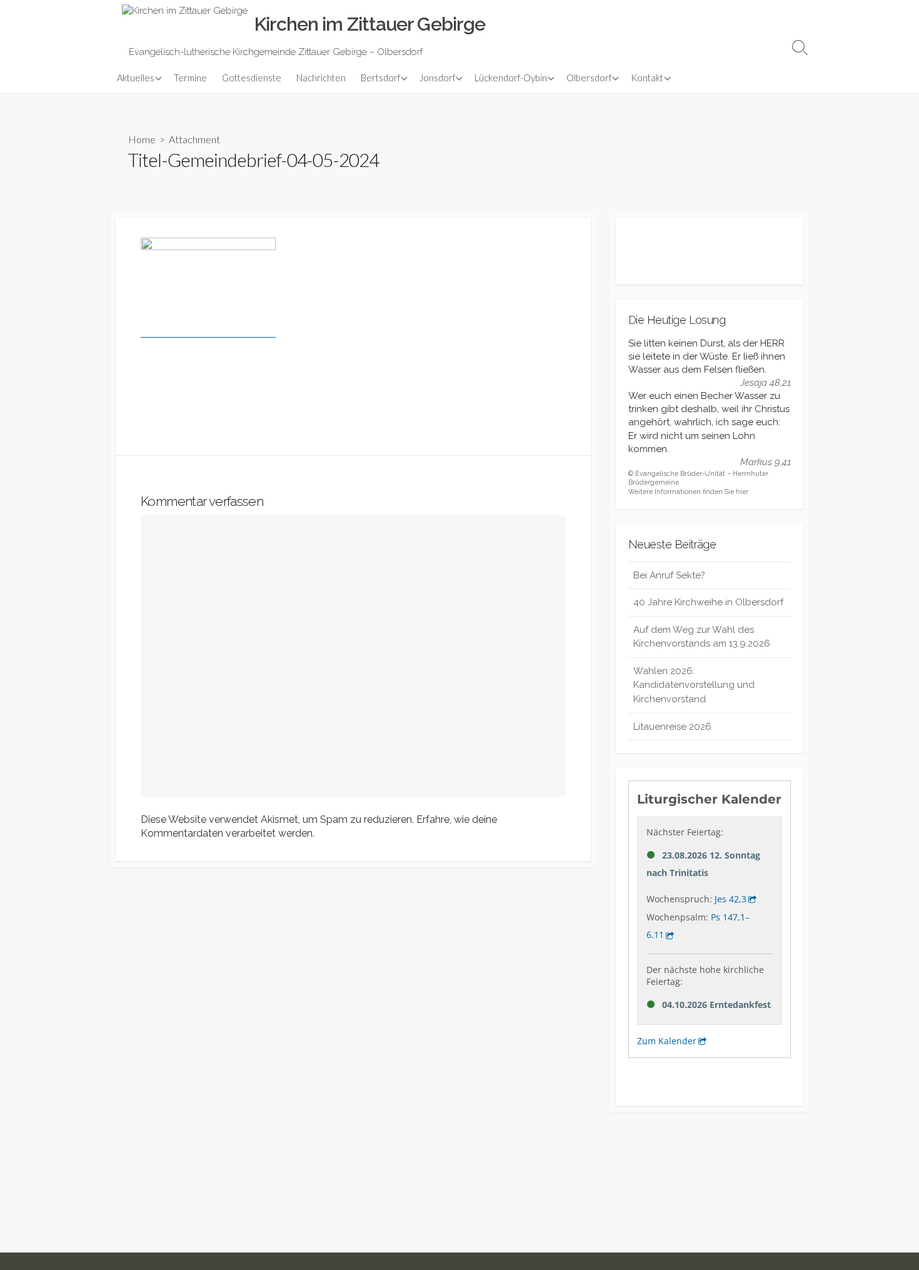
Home (142, 139)
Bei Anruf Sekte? (669, 575)
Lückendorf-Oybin (511, 77)
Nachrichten (321, 77)
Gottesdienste (251, 77)
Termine (190, 77)
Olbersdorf (588, 77)
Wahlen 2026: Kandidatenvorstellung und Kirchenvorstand (694, 685)
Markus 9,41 (765, 462)
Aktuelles (135, 77)
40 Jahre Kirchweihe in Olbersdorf (708, 602)
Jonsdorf (437, 77)
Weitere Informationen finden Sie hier (688, 491)
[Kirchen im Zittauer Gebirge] (185, 24)
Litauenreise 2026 (672, 726)
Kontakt (647, 77)
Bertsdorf (380, 77)
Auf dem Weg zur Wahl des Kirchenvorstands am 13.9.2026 (701, 637)
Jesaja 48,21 (765, 382)
